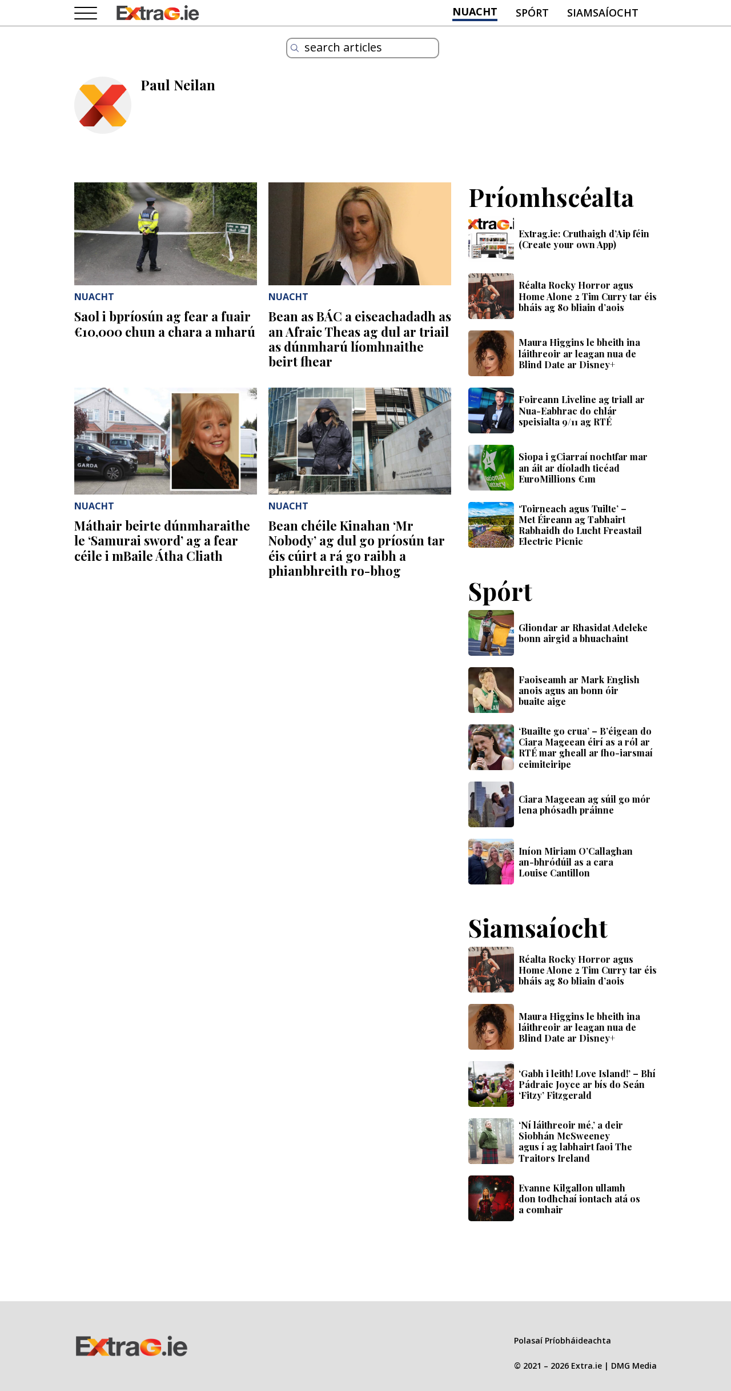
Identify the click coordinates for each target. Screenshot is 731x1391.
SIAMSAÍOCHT (602, 12)
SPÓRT (532, 12)
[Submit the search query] (294, 48)
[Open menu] (85, 14)
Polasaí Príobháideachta (562, 1340)
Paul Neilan (177, 84)
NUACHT (474, 11)
